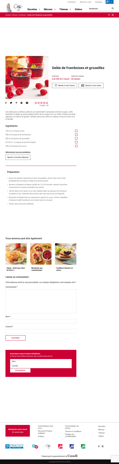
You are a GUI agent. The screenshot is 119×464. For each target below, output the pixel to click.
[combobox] (99, 8)
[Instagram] (113, 15)
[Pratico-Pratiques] (15, 446)
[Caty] (48, 446)
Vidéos (78, 9)
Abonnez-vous (85, 2)
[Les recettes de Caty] (13, 7)
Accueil (7, 15)
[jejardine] (83, 446)
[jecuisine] (60, 446)
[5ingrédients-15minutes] (35, 446)
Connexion (72, 2)
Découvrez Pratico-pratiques (45, 432)
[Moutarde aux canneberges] (40, 254)
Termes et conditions (73, 431)
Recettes (101, 426)
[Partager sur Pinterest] (16, 103)
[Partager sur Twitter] (11, 103)
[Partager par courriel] (27, 103)
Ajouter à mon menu (93, 85)
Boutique (98, 2)
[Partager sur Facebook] (5, 103)
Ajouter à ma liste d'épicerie (17, 157)
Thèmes (14, 15)
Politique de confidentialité (70, 435)
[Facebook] (98, 446)
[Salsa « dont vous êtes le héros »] (16, 254)
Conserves (22, 15)
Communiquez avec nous (45, 427)
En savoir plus (17, 430)
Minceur (101, 430)
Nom (8, 316)
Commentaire (11, 287)
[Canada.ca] (73, 455)
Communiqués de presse (72, 427)
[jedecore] (72, 446)
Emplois (41, 436)
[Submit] (112, 8)
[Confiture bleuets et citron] (65, 254)
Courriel (9, 326)
